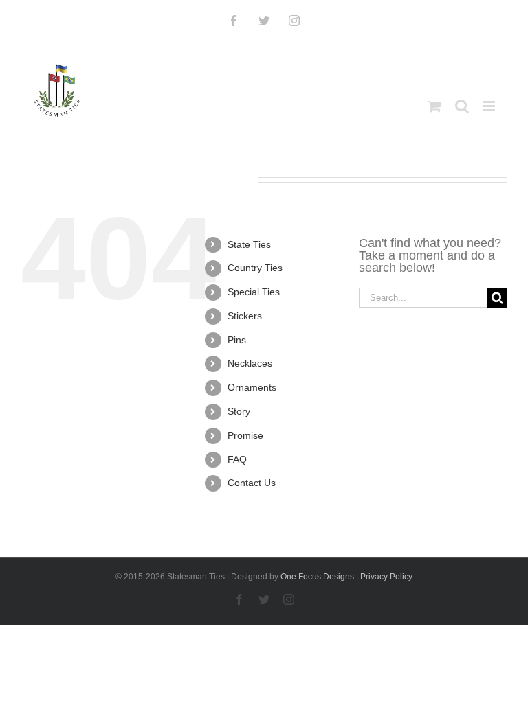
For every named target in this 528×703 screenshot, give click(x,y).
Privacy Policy (386, 576)
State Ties (249, 244)
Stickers (245, 315)
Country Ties (255, 267)
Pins (237, 339)
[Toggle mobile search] (462, 106)
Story (239, 411)
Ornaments (252, 387)
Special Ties (254, 291)
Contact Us (252, 482)
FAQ (237, 459)
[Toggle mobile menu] (490, 106)
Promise (245, 435)
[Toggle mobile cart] (434, 106)
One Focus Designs (317, 576)
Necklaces (250, 363)
